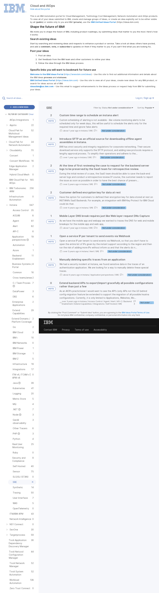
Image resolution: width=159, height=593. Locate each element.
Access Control (95, 301)
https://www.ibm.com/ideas (78, 74)
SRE (91, 131)
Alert (92, 251)
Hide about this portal (40, 9)
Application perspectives (102, 275)
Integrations (98, 304)
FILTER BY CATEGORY (18, 114)
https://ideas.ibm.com (66, 80)
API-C (119, 301)
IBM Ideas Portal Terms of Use (135, 312)
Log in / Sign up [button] (144, 98)
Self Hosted (111, 304)
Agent (106, 301)
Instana (84, 131)
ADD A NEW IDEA (20, 107)
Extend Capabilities (83, 304)
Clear (31, 114)
